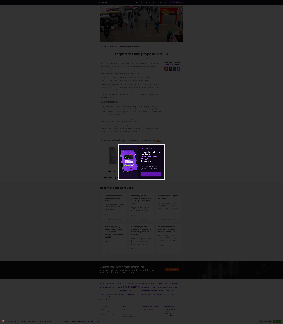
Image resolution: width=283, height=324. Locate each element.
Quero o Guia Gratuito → (151, 174)
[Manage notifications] (3, 321)
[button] (163, 146)
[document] (141, 162)
